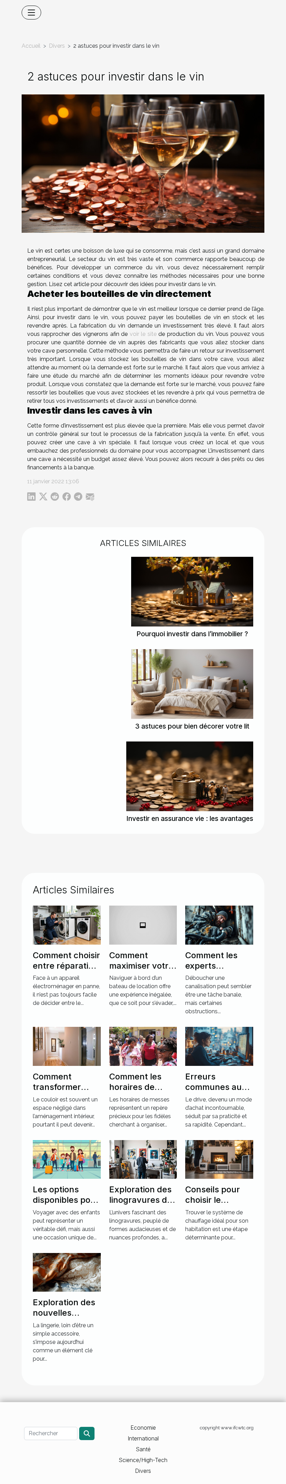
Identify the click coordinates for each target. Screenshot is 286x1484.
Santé (143, 1449)
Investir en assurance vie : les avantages (189, 818)
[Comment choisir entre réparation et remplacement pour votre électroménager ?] (67, 924)
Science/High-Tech (143, 1459)
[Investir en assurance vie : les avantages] (189, 775)
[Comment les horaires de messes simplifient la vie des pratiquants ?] (143, 1046)
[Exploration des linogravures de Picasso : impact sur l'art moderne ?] (143, 1158)
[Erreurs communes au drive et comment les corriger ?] (219, 1046)
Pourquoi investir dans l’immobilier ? (192, 634)
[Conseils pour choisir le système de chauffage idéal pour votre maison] (219, 1158)
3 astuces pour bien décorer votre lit (192, 726)
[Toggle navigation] (31, 13)
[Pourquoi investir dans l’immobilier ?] (192, 591)
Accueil (31, 46)
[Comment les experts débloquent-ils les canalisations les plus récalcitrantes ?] (219, 924)
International (143, 1438)
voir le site (143, 334)
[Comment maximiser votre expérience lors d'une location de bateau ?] (143, 924)
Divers (57, 46)
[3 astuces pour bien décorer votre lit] (192, 683)
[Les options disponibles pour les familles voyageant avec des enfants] (67, 1158)
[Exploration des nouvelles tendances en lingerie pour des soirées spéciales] (67, 1271)
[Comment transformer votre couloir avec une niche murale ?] (67, 1046)
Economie (143, 1427)
